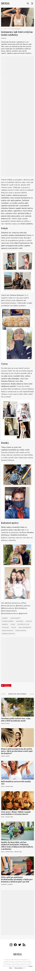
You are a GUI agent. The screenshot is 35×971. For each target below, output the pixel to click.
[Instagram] (11, 945)
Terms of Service (19, 968)
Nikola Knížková (16, 28)
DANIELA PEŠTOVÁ (20, 630)
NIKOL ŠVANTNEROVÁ (25, 627)
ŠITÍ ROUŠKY (5, 627)
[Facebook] (15, 945)
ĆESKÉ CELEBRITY (15, 618)
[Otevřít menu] (32, 3)
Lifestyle (3, 38)
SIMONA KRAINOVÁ (7, 630)
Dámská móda (9, 786)
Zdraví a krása (5, 723)
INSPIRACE (5, 624)
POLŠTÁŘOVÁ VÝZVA (23, 624)
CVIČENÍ (12, 624)
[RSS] (24, 945)
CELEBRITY (5, 618)
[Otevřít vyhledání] (28, 3)
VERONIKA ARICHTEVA (8, 633)
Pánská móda (9, 851)
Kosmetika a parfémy (7, 884)
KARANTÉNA (19, 621)
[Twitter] (19, 945)
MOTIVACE (29, 621)
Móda (2, 786)
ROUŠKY (13, 627)
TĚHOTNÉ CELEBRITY (8, 621)
